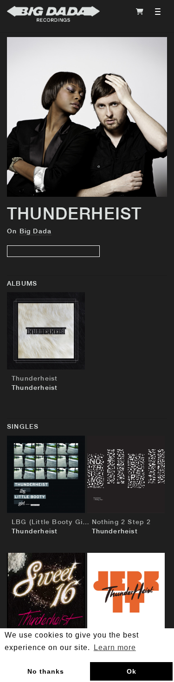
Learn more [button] (115, 647)
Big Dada (35, 231)
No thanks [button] (45, 671)
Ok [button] (131, 671)
